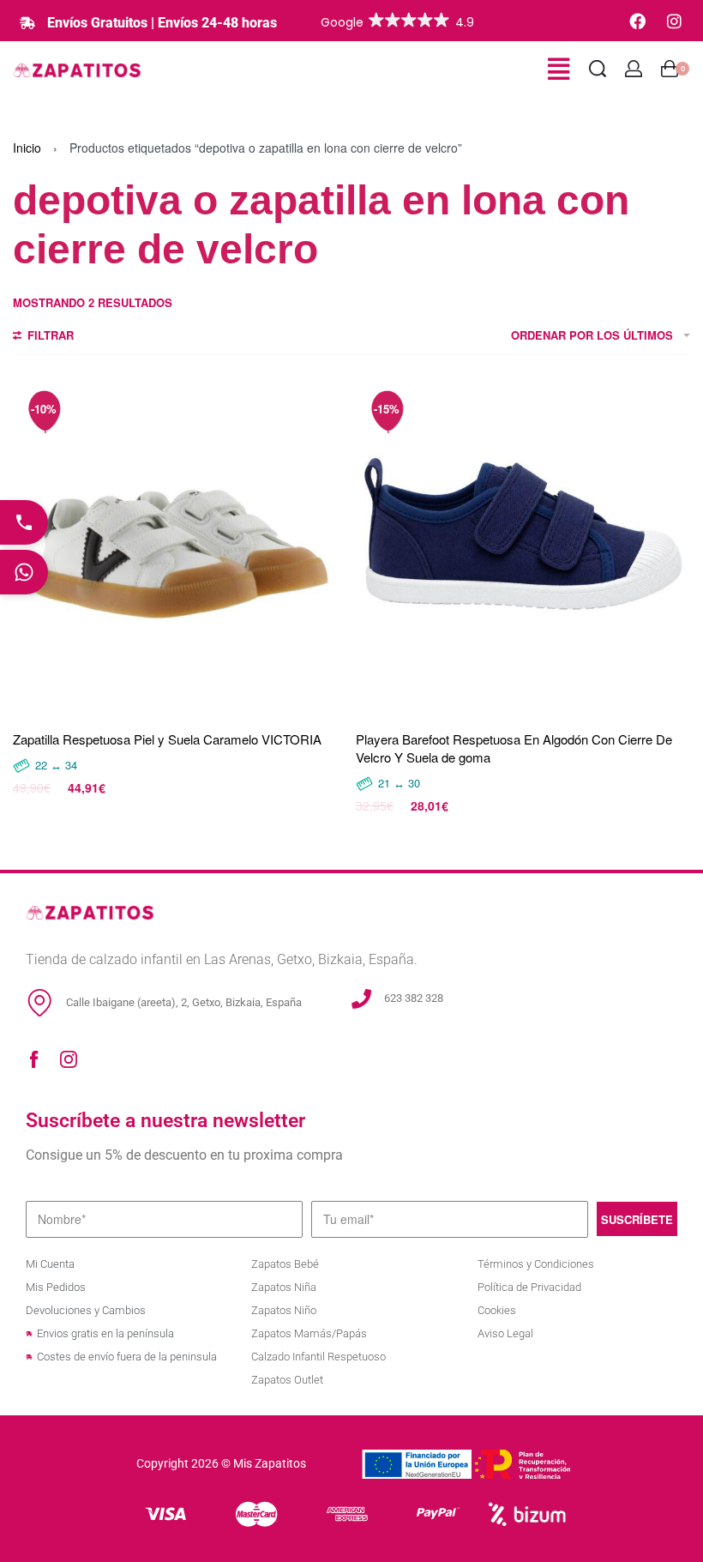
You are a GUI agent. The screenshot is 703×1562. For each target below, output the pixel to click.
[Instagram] (674, 20)
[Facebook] (637, 20)
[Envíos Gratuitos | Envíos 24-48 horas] (27, 23)
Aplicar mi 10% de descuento (351, 916)
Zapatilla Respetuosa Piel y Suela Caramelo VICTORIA (167, 739)
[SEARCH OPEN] (597, 68)
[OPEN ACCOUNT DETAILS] (633, 68)
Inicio (27, 147)
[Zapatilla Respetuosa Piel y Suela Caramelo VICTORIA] (180, 547)
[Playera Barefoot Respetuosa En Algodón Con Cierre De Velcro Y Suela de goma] (523, 547)
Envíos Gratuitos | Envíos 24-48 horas (162, 23)
